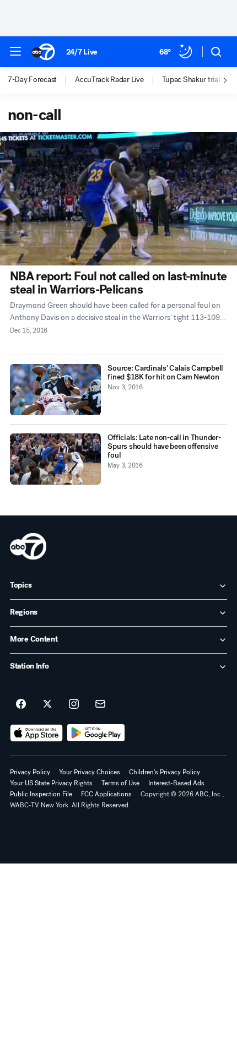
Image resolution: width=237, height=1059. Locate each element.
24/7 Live (82, 52)
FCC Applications (106, 794)
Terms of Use (120, 783)
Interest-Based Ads (176, 783)
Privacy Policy (30, 772)
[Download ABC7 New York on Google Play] (96, 733)
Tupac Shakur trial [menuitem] (191, 80)
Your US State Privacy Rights (51, 783)
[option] (41, 80)
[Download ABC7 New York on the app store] (36, 733)
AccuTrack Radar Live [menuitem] (109, 80)
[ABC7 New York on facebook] (21, 704)
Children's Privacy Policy (164, 772)
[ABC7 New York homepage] (43, 52)
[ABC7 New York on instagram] (74, 704)
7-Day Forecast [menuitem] (32, 80)
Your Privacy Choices (89, 772)
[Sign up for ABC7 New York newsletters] (100, 704)
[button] (15, 51)
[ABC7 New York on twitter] (47, 704)
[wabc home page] (28, 546)
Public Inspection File (41, 794)
